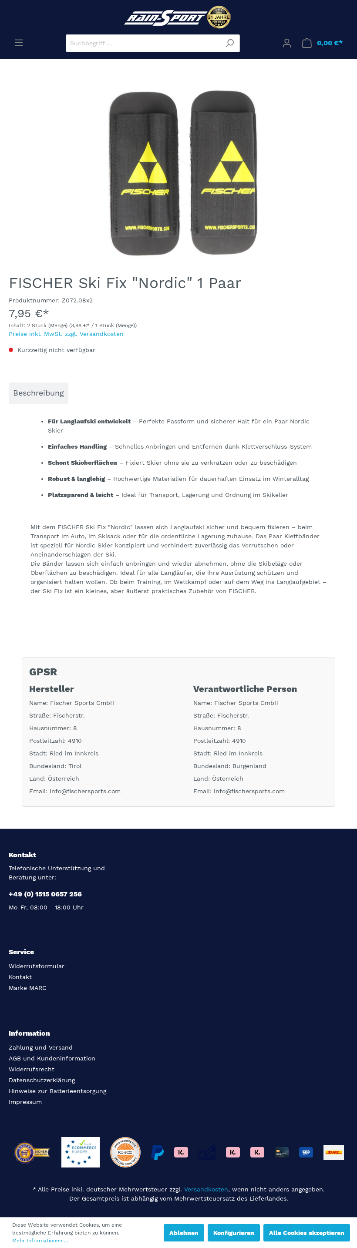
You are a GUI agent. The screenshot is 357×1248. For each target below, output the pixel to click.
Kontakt (20, 976)
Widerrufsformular (36, 966)
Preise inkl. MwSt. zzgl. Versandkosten (66, 333)
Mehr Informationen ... (40, 1241)
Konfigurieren (233, 1232)
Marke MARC (28, 987)
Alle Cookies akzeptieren (306, 1232)
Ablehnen (184, 1232)
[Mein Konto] (287, 43)
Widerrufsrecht (31, 1069)
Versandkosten (206, 1189)
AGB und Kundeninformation (52, 1058)
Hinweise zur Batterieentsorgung (57, 1090)
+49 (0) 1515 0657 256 (45, 894)
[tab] (38, 393)
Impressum (25, 1101)
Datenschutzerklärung (42, 1080)
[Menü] (19, 42)
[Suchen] (229, 43)
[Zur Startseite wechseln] (178, 17)
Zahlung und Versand (41, 1047)
